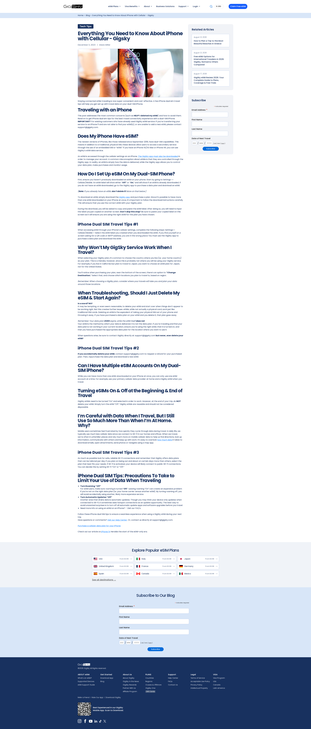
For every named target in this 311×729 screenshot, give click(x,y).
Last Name (197, 129)
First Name (197, 119)
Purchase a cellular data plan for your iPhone (99, 525)
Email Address (199, 110)
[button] (114, 6)
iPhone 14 (105, 531)
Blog (88, 15)
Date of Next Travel (201, 138)
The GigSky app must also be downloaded (158, 156)
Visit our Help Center (117, 520)
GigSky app (124, 197)
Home (80, 15)
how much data (164, 439)
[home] (73, 6)
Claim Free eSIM (238, 6)
